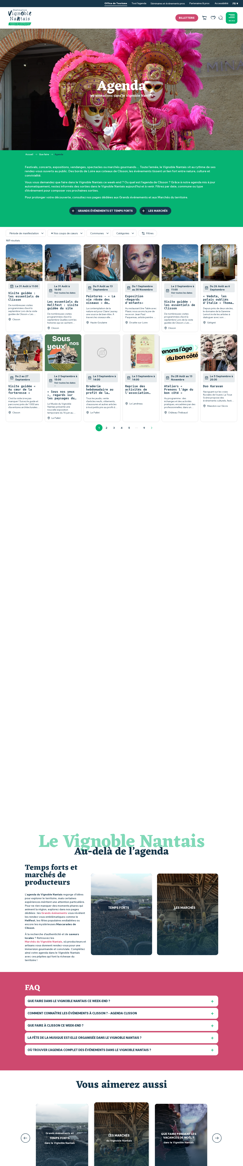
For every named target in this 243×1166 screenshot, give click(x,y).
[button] (220, 17)
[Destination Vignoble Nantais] (19, 17)
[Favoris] (213, 17)
